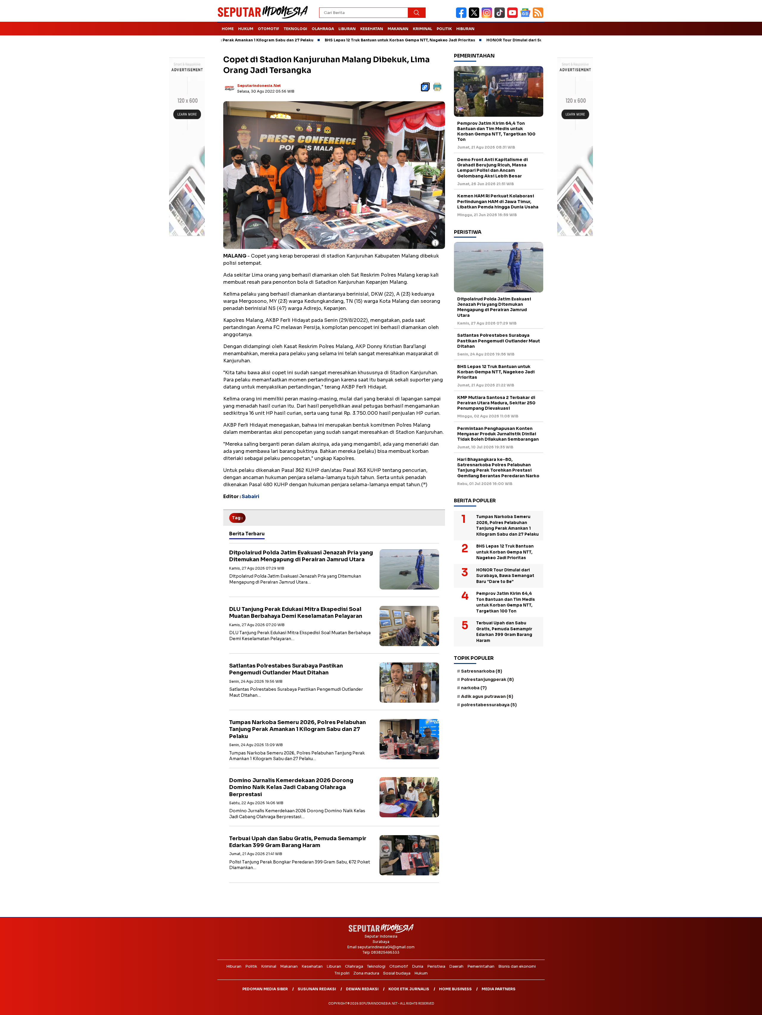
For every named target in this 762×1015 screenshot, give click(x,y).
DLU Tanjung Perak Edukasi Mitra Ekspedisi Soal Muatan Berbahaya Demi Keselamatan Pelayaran (295, 612)
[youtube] (513, 16)
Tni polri (342, 973)
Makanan (398, 28)
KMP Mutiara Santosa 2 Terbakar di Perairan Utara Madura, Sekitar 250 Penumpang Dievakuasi (496, 403)
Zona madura (366, 973)
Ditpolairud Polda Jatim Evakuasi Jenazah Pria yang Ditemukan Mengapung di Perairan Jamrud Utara (301, 556)
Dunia (417, 966)
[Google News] (526, 16)
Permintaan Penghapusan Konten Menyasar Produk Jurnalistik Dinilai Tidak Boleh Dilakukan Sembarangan (498, 434)
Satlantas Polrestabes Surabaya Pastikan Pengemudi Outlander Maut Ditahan (286, 669)
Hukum (245, 28)
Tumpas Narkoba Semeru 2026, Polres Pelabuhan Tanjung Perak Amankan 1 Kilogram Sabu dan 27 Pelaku (297, 729)
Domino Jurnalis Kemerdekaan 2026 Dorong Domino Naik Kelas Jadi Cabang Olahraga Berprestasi (291, 787)
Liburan (347, 28)
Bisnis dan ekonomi (517, 966)
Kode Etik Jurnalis (408, 989)
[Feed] (539, 16)
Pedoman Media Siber (265, 989)
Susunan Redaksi (317, 989)
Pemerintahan (480, 966)
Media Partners (499, 989)
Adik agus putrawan (487, 696)
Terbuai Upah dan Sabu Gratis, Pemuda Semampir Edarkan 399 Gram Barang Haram (297, 842)
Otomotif (268, 28)
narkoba (474, 687)
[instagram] (488, 16)
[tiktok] (500, 16)
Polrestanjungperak (487, 679)
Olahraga (323, 28)
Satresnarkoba (481, 671)
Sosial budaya (396, 973)
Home (228, 28)
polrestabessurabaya (489, 704)
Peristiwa (436, 966)
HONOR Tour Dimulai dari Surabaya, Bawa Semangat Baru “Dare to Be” (510, 40)
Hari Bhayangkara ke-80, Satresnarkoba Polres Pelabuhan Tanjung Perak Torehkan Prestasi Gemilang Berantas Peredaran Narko (498, 467)
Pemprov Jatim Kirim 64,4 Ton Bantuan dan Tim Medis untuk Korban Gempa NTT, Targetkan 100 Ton (496, 131)
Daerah (456, 966)
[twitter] (475, 16)
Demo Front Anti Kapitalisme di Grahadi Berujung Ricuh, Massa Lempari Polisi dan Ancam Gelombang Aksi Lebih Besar (492, 168)
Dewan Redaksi (362, 989)
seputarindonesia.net (259, 85)
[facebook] (462, 16)
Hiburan (465, 28)
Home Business (455, 989)
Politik (444, 28)
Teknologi (295, 28)
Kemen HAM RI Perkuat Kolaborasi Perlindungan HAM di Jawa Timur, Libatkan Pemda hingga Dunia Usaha (497, 201)
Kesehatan (371, 28)
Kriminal (422, 28)
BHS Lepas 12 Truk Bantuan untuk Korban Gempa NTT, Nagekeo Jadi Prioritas (355, 40)
